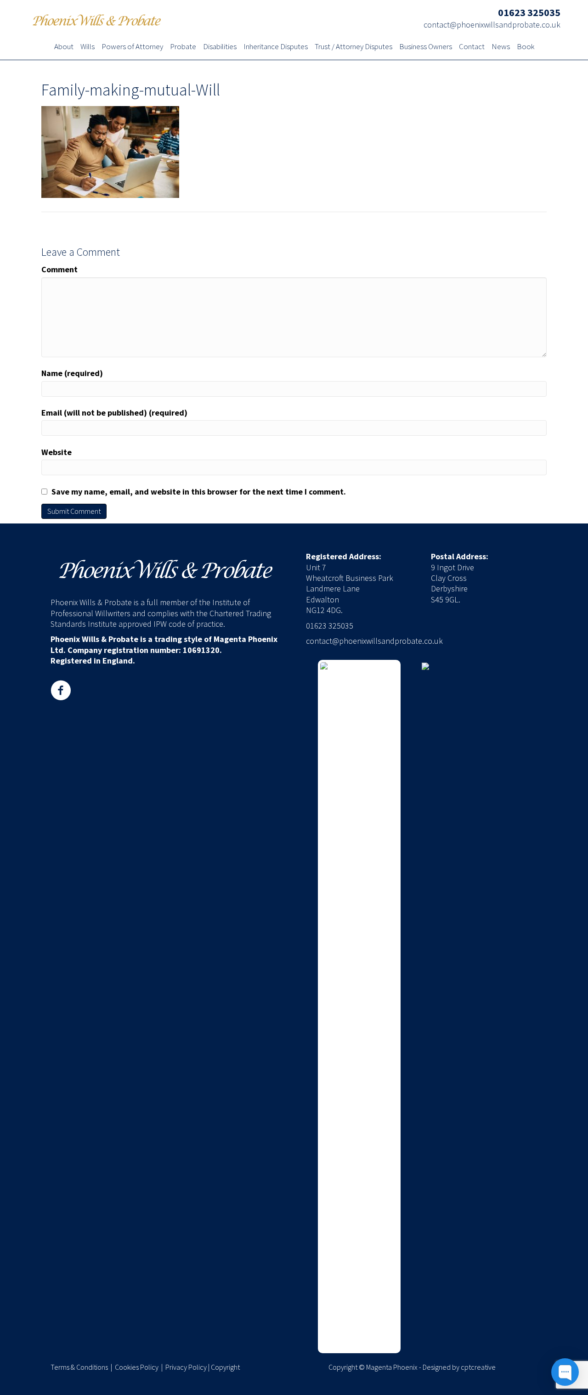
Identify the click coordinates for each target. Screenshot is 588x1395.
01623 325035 (529, 12)
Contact (472, 47)
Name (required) (72, 373)
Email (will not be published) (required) (114, 412)
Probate (183, 47)
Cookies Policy (136, 1367)
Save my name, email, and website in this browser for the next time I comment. (198, 491)
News (501, 47)
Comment (59, 269)
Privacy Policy (186, 1367)
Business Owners (425, 47)
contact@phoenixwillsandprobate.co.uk (492, 24)
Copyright (225, 1367)
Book (525, 47)
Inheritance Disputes (275, 47)
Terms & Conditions (79, 1367)
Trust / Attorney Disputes (353, 47)
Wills (87, 47)
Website (56, 452)
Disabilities (220, 47)
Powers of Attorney (132, 47)
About (64, 47)
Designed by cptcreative (459, 1367)
